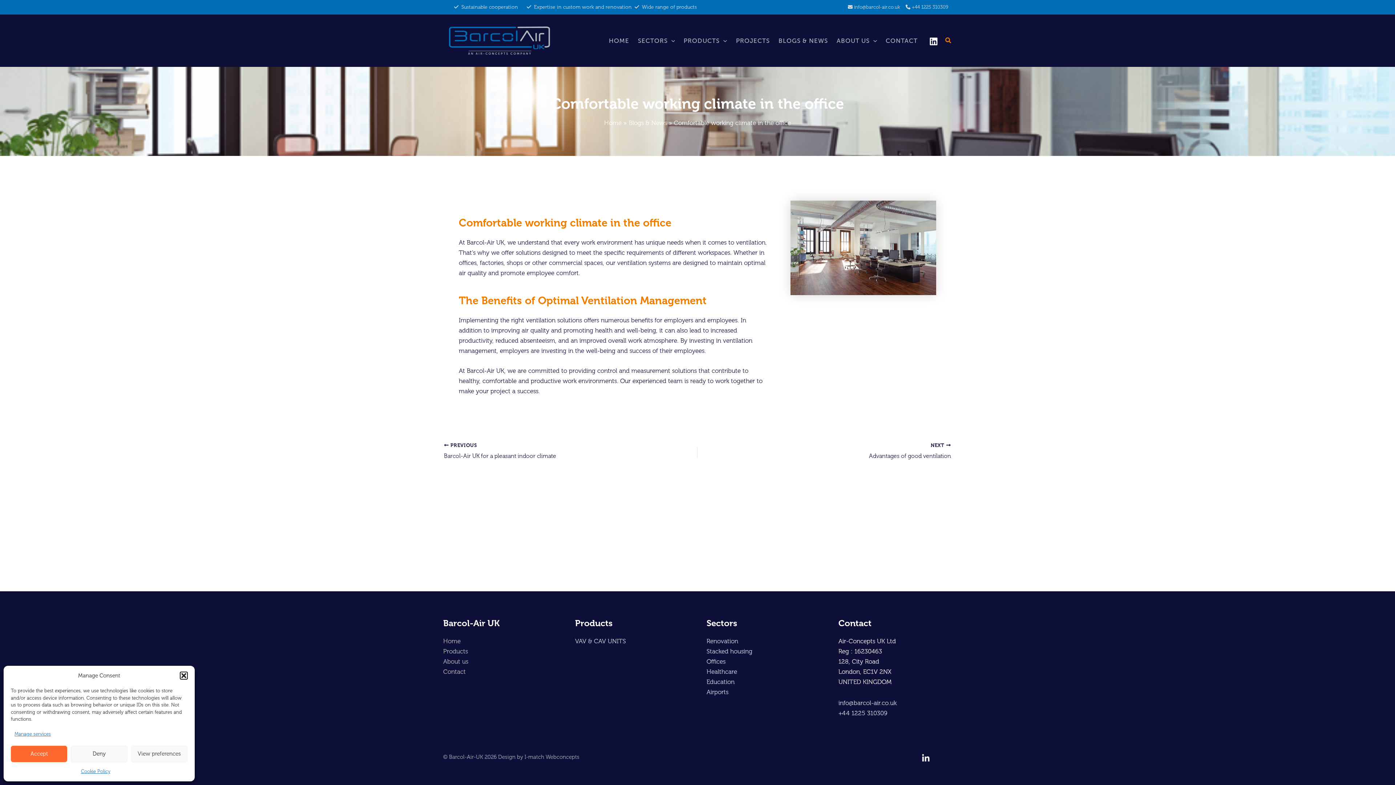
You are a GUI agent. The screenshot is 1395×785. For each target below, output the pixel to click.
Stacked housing (729, 651)
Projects (753, 40)
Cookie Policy (95, 771)
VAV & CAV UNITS (600, 641)
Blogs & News (803, 40)
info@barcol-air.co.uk (877, 7)
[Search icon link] (948, 41)
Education (721, 681)
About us (853, 40)
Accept (39, 753)
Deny (99, 753)
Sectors (653, 40)
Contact (902, 40)
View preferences (159, 753)
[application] (671, 40)
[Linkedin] (933, 41)
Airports (717, 692)
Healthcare (722, 671)
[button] (183, 675)
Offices (716, 661)
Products (702, 40)
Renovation (722, 641)
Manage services (33, 734)
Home (619, 40)
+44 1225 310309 (930, 7)
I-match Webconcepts (552, 757)
